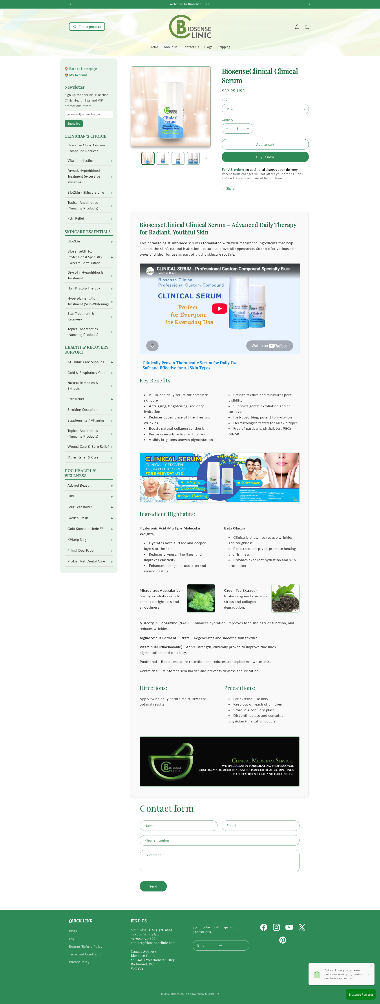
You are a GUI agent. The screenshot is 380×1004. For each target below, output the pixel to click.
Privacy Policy (79, 962)
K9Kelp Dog (77, 540)
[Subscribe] (220, 945)
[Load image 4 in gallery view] (193, 158)
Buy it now (265, 157)
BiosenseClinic (180, 993)
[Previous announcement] (70, 4)
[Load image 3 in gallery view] (178, 158)
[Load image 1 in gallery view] (147, 158)
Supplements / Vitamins (86, 420)
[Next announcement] (309, 4)
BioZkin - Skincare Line (86, 192)
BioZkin (74, 241)
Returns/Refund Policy (85, 946)
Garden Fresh (78, 518)
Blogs (73, 931)
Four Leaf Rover (80, 507)
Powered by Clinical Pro (204, 993)
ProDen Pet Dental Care (86, 561)
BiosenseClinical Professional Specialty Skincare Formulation (85, 257)
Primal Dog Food (81, 550)
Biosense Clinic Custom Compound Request (86, 148)
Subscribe (73, 123)
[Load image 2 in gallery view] (163, 158)
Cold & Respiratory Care (87, 373)
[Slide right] (206, 158)
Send (153, 886)
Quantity (228, 120)
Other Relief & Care (83, 457)
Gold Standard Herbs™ (85, 529)
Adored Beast (78, 485)
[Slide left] (135, 158)
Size (224, 100)
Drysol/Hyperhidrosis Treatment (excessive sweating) (85, 176)
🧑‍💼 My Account (76, 75)
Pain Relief (76, 218)
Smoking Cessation (82, 409)
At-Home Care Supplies (86, 362)
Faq (71, 938)
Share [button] (230, 188)
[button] (87, 26)
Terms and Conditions (85, 954)
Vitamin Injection (81, 160)
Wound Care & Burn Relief (88, 446)
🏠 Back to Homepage (81, 69)
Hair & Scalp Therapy (84, 288)
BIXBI (72, 496)
